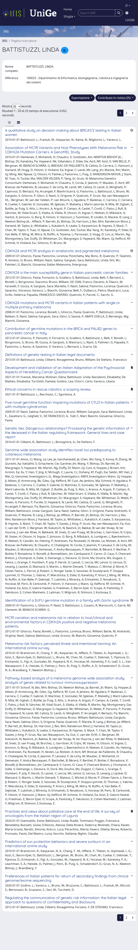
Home (68, 9)
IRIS (4, 41)
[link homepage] (13, 13)
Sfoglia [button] (68, 16)
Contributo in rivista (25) (114, 98)
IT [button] (126, 6)
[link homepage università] (43, 13)
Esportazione (81, 98)
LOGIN (129, 20)
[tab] (9, 122)
